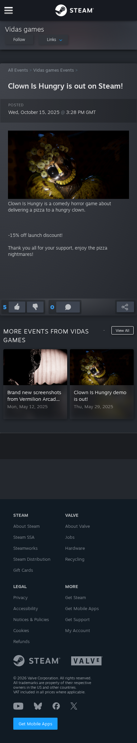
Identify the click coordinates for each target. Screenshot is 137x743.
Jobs (69, 537)
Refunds (21, 641)
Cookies (21, 630)
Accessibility (25, 608)
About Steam (26, 526)
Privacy (20, 597)
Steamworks (25, 548)
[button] (19, 39)
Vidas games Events (53, 70)
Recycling (74, 559)
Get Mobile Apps (35, 723)
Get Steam (75, 597)
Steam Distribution (32, 559)
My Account (77, 630)
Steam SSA (24, 537)
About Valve (77, 526)
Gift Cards (23, 570)
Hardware (75, 548)
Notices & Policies (31, 619)
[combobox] (53, 40)
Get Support (77, 619)
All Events (18, 70)
